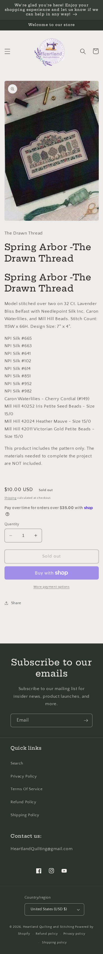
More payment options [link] (52, 587)
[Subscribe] (85, 720)
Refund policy (47, 933)
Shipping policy (54, 942)
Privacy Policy (24, 776)
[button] (7, 51)
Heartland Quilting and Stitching (48, 927)
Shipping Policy (25, 815)
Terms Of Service (27, 789)
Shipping (10, 498)
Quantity (11, 524)
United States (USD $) (49, 909)
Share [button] (16, 603)
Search (17, 763)
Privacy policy (74, 933)
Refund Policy (23, 802)
